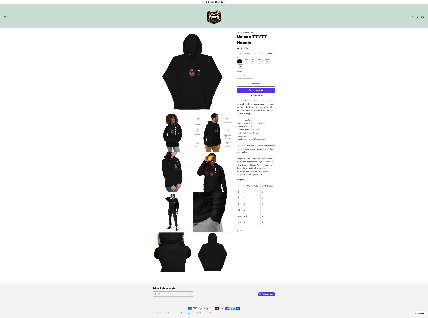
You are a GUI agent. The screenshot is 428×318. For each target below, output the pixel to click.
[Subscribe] (190, 294)
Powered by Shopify (177, 313)
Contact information (210, 313)
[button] (4, 17)
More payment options (256, 95)
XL (259, 61)
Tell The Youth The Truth (164, 313)
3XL (240, 66)
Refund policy (198, 313)
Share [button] (241, 230)
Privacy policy (189, 313)
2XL (267, 61)
